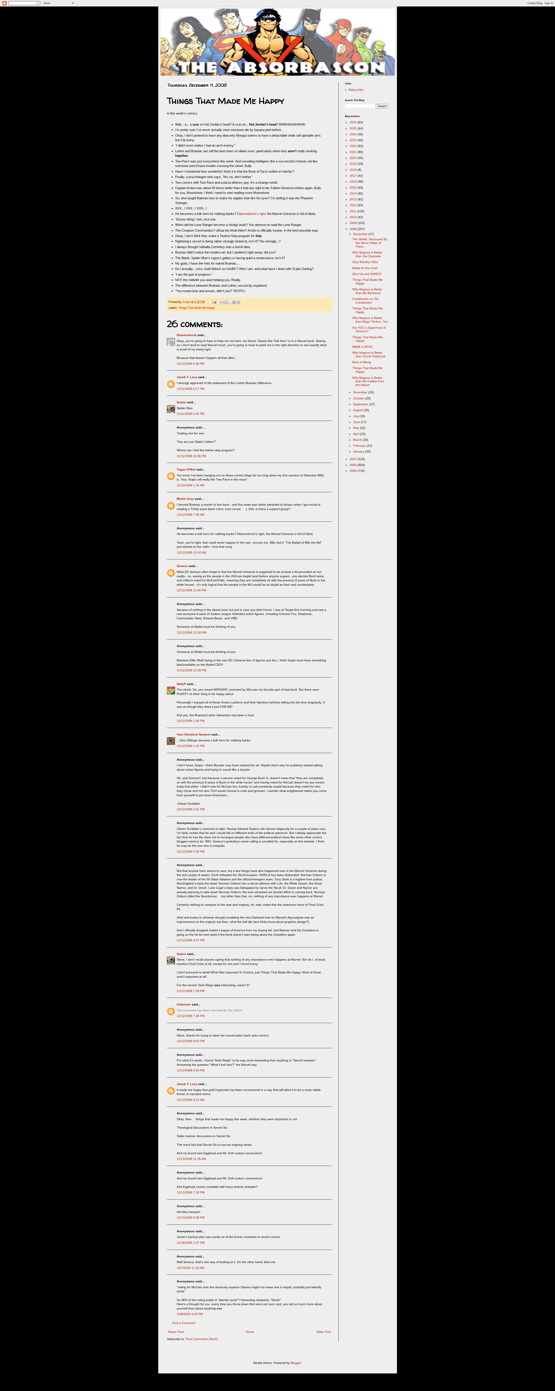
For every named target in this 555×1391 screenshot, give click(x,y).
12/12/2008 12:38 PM (191, 670)
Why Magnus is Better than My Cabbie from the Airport (368, 381)
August (358, 410)
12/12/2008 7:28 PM (191, 991)
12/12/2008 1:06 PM (191, 720)
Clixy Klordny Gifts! (365, 262)
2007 (353, 459)
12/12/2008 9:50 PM (191, 1041)
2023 (353, 140)
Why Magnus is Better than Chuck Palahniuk (368, 354)
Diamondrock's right (251, 214)
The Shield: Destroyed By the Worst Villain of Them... (369, 242)
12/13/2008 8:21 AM (190, 1100)
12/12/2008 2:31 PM (191, 809)
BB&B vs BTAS (362, 346)
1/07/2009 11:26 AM (190, 1268)
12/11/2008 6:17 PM (190, 389)
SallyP (181, 684)
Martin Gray (185, 498)
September (361, 404)
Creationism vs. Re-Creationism (365, 300)
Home (250, 1332)
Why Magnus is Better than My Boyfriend (367, 291)
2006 (353, 465)
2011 (353, 211)
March (358, 439)
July (356, 416)
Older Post (323, 1332)
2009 (353, 223)
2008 (353, 229)
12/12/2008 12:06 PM (191, 590)
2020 (353, 158)
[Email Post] (214, 302)
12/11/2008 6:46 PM (190, 413)
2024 (353, 134)
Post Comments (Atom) (202, 1339)
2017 (353, 175)
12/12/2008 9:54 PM (191, 1070)
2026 (353, 122)
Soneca (182, 566)
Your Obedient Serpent (193, 734)
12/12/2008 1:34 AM (190, 485)
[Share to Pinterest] (238, 302)
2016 (353, 181)
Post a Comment (183, 1323)
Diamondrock (186, 335)
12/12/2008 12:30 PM (191, 632)
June (357, 422)
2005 (353, 470)
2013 (353, 199)
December (360, 234)
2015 (353, 187)
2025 (353, 128)
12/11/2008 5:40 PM (190, 363)
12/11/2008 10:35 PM (191, 456)
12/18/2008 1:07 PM (191, 1242)
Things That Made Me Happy (197, 307)
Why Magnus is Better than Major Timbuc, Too (370, 319)
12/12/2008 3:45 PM (191, 851)
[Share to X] (230, 302)
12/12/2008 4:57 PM (191, 940)
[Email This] (222, 302)
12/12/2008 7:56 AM (190, 514)
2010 (353, 217)
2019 (353, 163)
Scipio (181, 402)
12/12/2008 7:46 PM (191, 1016)
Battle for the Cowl (364, 268)
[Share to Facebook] (234, 302)
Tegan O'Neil (186, 469)
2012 (353, 205)
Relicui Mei (356, 90)
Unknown (184, 1004)
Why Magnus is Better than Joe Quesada (367, 254)
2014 (353, 193)
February (360, 445)
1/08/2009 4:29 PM (190, 1314)
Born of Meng (361, 362)
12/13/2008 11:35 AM (191, 1159)
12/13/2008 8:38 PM (191, 1217)
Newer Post (176, 1332)
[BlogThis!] (226, 302)
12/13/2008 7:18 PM (191, 1192)
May (356, 428)
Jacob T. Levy (187, 377)
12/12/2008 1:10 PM (191, 746)
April (356, 434)
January (359, 451)
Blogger (296, 1363)
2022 (353, 146)
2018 (353, 170)
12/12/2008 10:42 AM (191, 552)
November (360, 392)
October (359, 398)
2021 (353, 152)
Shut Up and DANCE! (367, 274)
